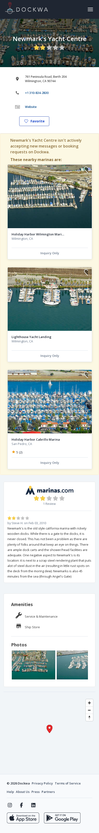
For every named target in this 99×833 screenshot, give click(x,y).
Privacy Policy (42, 783)
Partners (48, 792)
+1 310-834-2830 (37, 93)
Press (35, 792)
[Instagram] (10, 805)
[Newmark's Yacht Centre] (33, 664)
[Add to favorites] (86, 170)
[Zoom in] (89, 702)
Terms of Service (68, 783)
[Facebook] (22, 805)
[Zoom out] (89, 710)
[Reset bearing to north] (89, 717)
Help (10, 792)
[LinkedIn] (33, 805)
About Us (23, 792)
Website (31, 107)
